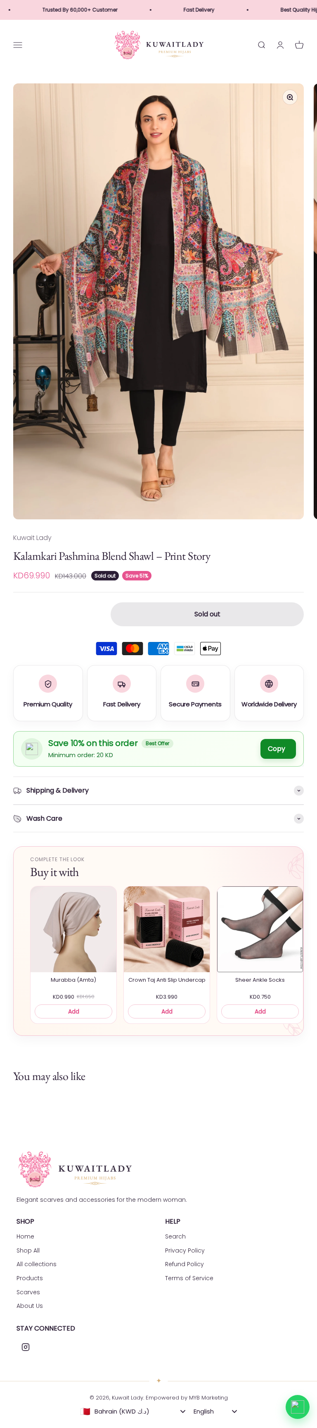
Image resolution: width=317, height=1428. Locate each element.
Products (30, 1278)
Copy (276, 748)
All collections (37, 1264)
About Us (30, 1306)
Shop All (28, 1250)
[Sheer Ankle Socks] (260, 929)
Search (175, 1236)
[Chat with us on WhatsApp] (298, 1407)
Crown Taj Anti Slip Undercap (167, 980)
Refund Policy (184, 1264)
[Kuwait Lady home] (74, 1169)
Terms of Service (189, 1278)
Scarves (28, 1292)
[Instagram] (26, 1347)
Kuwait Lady (32, 537)
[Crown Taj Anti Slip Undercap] (167, 929)
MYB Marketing (208, 1398)
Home (25, 1236)
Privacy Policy (185, 1250)
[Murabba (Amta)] (73, 929)
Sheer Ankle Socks (260, 980)
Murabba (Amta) (73, 980)
